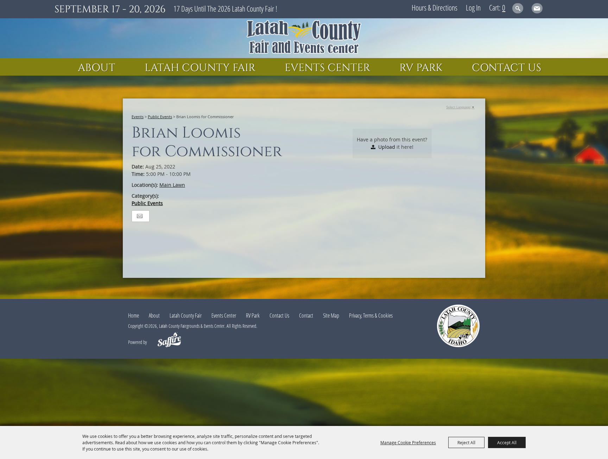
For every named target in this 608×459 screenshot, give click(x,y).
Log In (473, 7)
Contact (306, 315)
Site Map (331, 315)
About (96, 68)
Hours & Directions (434, 7)
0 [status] (503, 7)
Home (133, 315)
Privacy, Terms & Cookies (371, 315)
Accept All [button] (507, 442)
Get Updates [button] (537, 8)
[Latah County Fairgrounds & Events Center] (304, 38)
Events (138, 116)
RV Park (421, 68)
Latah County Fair (200, 68)
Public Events (160, 116)
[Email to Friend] (139, 216)
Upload (386, 147)
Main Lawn (172, 184)
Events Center (327, 68)
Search (517, 8)
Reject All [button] (466, 442)
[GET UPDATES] (537, 9)
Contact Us (506, 68)
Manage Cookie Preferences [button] (408, 442)
